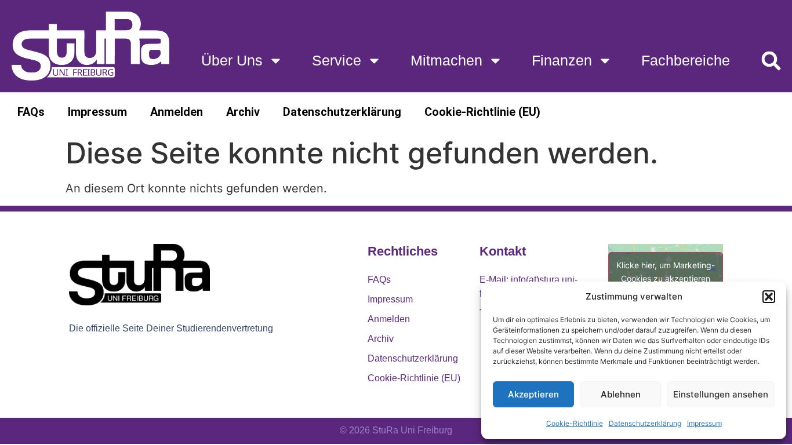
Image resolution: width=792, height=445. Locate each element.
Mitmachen (446, 60)
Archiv (243, 112)
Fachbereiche (685, 60)
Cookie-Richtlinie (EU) (482, 112)
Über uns (232, 60)
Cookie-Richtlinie (574, 423)
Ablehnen (621, 394)
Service (336, 60)
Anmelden (176, 112)
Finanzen (562, 60)
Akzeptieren (533, 394)
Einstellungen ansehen (720, 394)
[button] (769, 296)
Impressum (704, 423)
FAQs (31, 112)
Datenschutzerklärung (645, 423)
